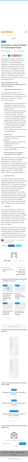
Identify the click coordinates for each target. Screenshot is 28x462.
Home (6, 452)
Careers (14, 389)
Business (14, 400)
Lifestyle (13, 452)
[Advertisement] (14, 15)
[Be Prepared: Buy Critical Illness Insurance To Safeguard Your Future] (8, 288)
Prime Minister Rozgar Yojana (7, 242)
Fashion (15, 454)
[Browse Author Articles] (14, 255)
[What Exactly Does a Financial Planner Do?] (8, 306)
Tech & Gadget (21, 452)
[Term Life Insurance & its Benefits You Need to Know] (20, 288)
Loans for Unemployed (20, 240)
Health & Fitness (14, 411)
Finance (3, 41)
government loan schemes (10, 240)
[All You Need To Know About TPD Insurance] (20, 306)
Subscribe (22, 443)
